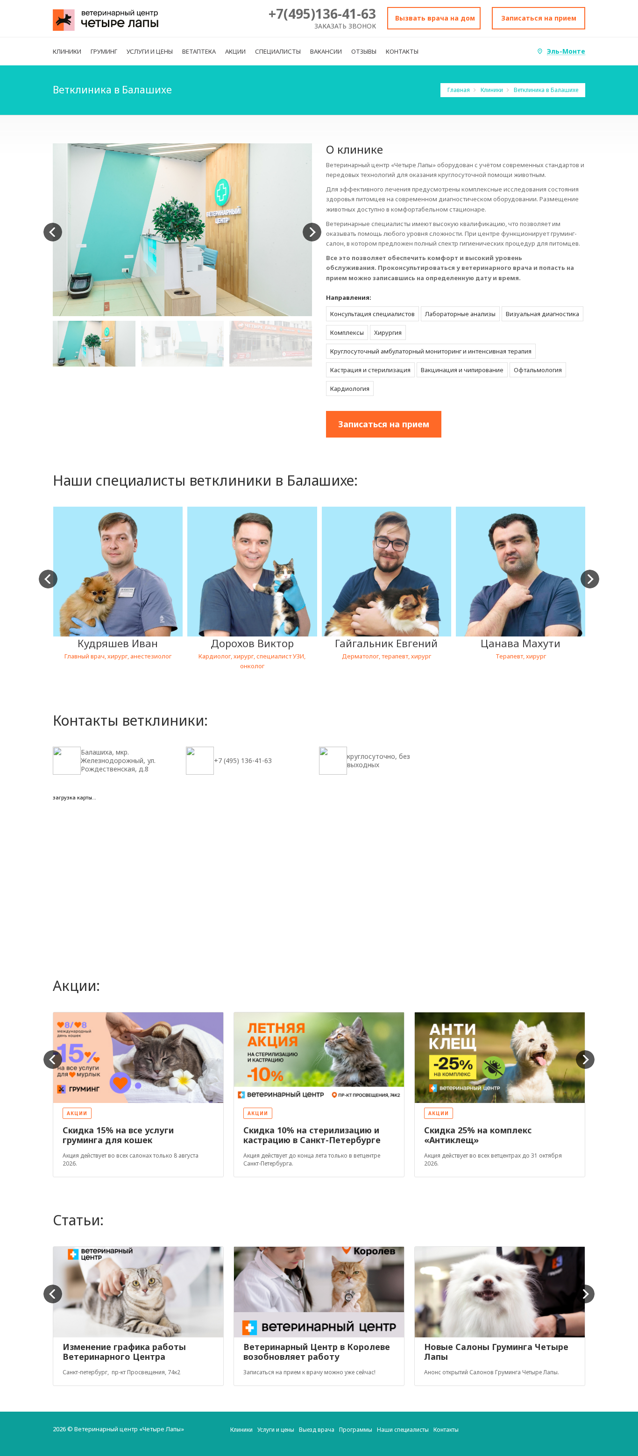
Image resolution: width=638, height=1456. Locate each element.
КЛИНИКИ (67, 51)
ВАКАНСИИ (326, 51)
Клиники (492, 90)
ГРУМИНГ (104, 51)
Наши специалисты (403, 1430)
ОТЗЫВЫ (363, 51)
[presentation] (52, 232)
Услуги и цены (275, 1430)
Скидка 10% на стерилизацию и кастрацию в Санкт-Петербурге (312, 1135)
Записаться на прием (538, 18)
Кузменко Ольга (520, 643)
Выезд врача (316, 1430)
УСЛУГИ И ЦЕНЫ (150, 51)
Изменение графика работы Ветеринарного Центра (124, 1352)
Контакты (446, 1430)
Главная (459, 90)
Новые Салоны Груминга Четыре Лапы (496, 1352)
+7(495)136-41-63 (322, 13)
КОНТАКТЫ (402, 51)
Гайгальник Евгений (251, 643)
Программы (355, 1430)
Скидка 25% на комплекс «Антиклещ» (478, 1135)
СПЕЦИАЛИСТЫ (278, 51)
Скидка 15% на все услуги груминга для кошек (118, 1135)
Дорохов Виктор (117, 643)
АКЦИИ (235, 51)
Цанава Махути (386, 643)
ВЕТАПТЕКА (199, 51)
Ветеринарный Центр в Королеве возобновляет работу (316, 1352)
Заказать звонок (345, 25)
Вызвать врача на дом (435, 18)
